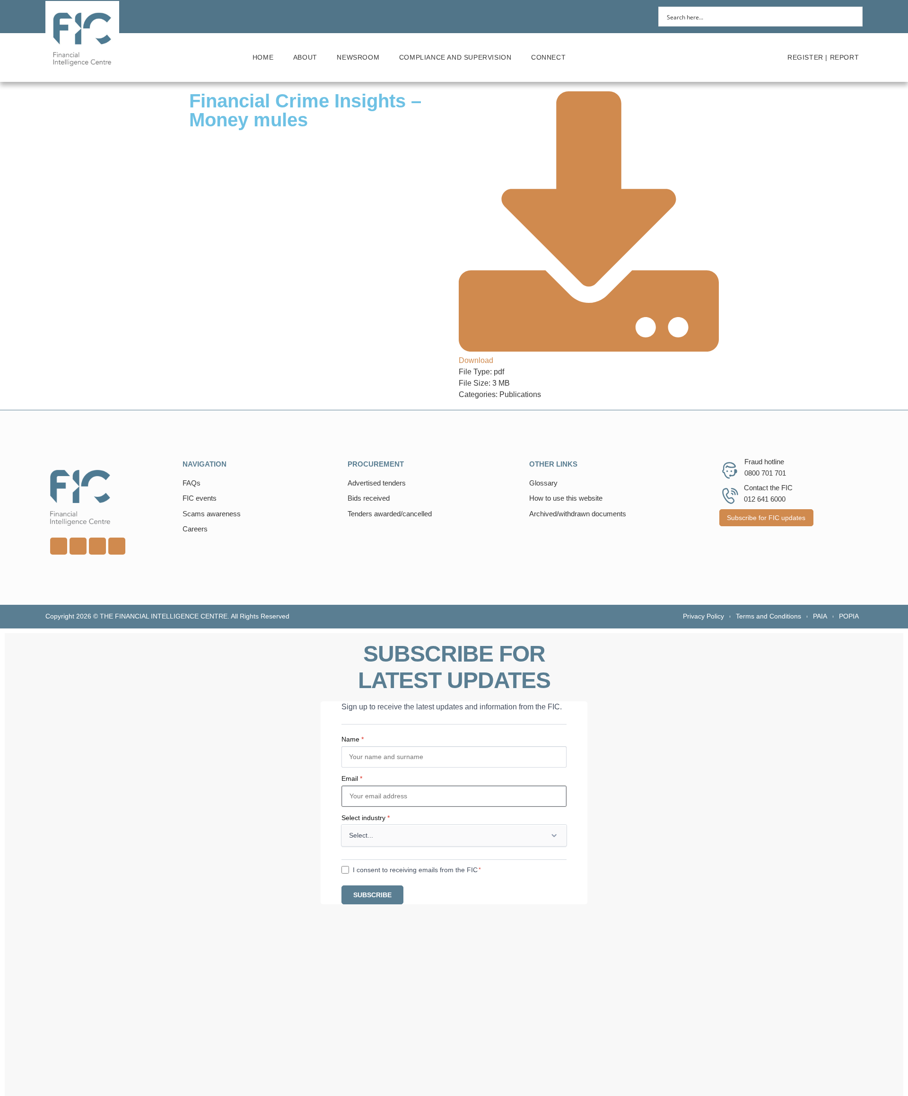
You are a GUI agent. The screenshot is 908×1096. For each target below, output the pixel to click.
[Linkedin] (58, 546)
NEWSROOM (358, 57)
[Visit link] (111, 498)
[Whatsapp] (97, 546)
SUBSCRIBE (372, 895)
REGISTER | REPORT (823, 57)
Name (352, 739)
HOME (263, 57)
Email (351, 778)
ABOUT (305, 57)
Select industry (365, 817)
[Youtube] (78, 546)
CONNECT (548, 57)
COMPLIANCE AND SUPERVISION (455, 57)
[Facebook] (116, 546)
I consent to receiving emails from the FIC (415, 869)
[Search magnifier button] (852, 16)
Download (476, 360)
